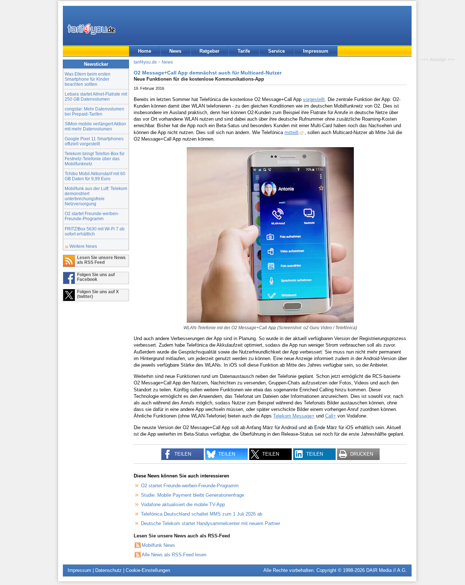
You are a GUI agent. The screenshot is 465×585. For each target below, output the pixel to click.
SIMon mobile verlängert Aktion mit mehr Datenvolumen (95, 126)
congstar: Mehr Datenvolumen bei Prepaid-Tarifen (94, 111)
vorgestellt (314, 99)
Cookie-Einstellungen (148, 570)
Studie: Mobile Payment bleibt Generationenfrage (192, 495)
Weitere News (83, 246)
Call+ (330, 416)
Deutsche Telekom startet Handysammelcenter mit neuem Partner (210, 523)
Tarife (244, 51)
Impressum (315, 51)
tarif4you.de (145, 62)
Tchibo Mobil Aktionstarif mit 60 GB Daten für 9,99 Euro (95, 176)
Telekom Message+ (294, 416)
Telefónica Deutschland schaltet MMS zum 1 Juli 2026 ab (201, 514)
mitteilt (291, 132)
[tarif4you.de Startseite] (91, 29)
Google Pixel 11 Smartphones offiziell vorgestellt (94, 141)
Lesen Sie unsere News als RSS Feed (101, 260)
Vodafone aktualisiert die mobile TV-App (183, 504)
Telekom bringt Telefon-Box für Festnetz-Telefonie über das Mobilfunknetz (95, 158)
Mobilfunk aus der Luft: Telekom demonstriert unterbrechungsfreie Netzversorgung (96, 196)
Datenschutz (108, 570)
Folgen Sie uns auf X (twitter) (98, 294)
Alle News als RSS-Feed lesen (174, 554)
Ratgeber (209, 51)
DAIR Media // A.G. (386, 570)
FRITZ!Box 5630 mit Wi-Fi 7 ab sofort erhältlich (95, 231)
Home (144, 51)
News (175, 51)
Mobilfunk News (158, 545)
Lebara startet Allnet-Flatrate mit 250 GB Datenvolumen (96, 96)
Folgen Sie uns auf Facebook (96, 277)
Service (276, 51)
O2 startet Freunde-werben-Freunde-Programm (92, 216)
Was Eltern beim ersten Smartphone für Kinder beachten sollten (87, 79)
